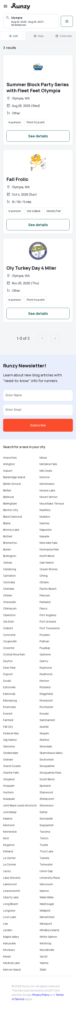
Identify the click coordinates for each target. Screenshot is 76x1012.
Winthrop (45, 943)
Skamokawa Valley (51, 753)
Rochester (46, 707)
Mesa (43, 457)
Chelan (7, 595)
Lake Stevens (11, 878)
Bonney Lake (11, 530)
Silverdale (46, 746)
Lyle (5, 923)
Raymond (46, 667)
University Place (50, 878)
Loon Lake (9, 917)
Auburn (7, 470)
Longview (9, 910)
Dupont (8, 674)
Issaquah (9, 799)
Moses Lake (47, 490)
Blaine (7, 523)
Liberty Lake (11, 897)
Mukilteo (45, 510)
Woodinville (47, 950)
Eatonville (9, 687)
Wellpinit (45, 910)
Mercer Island (12, 969)
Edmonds (9, 694)
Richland (45, 687)
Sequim (44, 733)
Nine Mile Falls (48, 543)
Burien (7, 549)
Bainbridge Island (14, 477)
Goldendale (10, 753)
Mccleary (9, 950)
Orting (44, 575)
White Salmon (48, 937)
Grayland (8, 779)
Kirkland (8, 851)
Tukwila (44, 858)
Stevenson (47, 805)
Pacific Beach (48, 589)
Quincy (44, 661)
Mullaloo (45, 516)
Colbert (8, 628)
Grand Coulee (12, 766)
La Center (9, 858)
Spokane (45, 785)
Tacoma (45, 831)
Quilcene (45, 654)
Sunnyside (46, 818)
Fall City (8, 726)
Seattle (44, 726)
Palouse (45, 595)
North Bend (47, 556)
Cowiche (8, 648)
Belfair (7, 490)
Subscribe (38, 425)
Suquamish (47, 825)
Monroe (45, 477)
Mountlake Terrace (52, 503)
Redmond (46, 674)
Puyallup (45, 648)
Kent (6, 838)
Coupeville (10, 641)
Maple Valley (11, 937)
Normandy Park (49, 549)
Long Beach (10, 904)
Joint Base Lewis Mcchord (19, 805)
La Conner (9, 864)
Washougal (47, 904)
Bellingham (10, 503)
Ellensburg (10, 700)
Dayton (8, 661)
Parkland (45, 602)
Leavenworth (11, 891)
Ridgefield (46, 694)
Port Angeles (48, 615)
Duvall (7, 681)
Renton (44, 681)
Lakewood (10, 884)
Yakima (44, 963)
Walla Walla (46, 897)
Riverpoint (46, 700)
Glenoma (9, 746)
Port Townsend (49, 628)
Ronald (44, 713)
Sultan (44, 812)
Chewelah (9, 602)
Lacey (7, 871)
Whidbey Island (49, 930)
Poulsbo (45, 635)
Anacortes (10, 457)
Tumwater (46, 864)
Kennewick (10, 831)
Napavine (46, 530)
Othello (44, 582)
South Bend (47, 779)
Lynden (7, 930)
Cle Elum (8, 621)
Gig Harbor (10, 740)
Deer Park (9, 667)
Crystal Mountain (14, 654)
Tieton (44, 838)
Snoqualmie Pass (50, 772)
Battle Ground (12, 484)
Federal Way (11, 733)
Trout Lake (46, 851)
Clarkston (9, 615)
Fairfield (8, 720)
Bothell (7, 536)
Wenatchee (47, 917)
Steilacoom (47, 799)
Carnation (9, 575)
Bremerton (10, 543)
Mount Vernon (48, 497)
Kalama (7, 818)
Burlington (9, 556)
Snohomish (47, 759)
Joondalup (10, 812)
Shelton (44, 740)
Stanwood (46, 792)
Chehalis (8, 589)
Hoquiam (9, 785)
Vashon (44, 891)
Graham (8, 759)
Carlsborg (9, 569)
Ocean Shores (49, 569)
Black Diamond (12, 516)
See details (38, 136)
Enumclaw (9, 707)
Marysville (9, 943)
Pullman (44, 641)
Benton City (10, 510)
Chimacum (10, 608)
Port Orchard (48, 621)
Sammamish (47, 720)
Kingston (9, 845)
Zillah (43, 969)
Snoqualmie (47, 766)
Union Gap (46, 871)
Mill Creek (46, 470)
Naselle (44, 536)
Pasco (44, 608)
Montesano (47, 484)
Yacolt (44, 956)
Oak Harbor (47, 562)
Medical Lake (11, 963)
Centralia (9, 582)
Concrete (9, 635)
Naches (44, 523)
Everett (7, 713)
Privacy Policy (40, 995)
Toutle (44, 845)
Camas (7, 562)
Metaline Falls (48, 464)
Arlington (9, 464)
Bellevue (8, 497)
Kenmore (9, 825)
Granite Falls (11, 772)
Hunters (8, 792)
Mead (7, 956)
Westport (46, 923)
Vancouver (46, 884)
